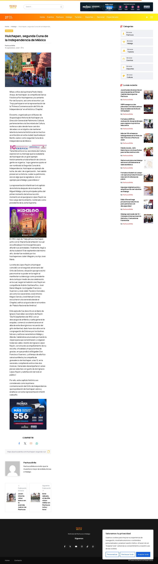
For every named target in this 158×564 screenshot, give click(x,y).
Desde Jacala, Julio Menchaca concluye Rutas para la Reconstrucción (131, 150)
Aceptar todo (143, 554)
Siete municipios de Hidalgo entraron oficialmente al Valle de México (131, 162)
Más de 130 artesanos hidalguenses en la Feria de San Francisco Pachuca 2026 (131, 136)
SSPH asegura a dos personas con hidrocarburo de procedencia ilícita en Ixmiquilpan (131, 107)
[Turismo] (137, 50)
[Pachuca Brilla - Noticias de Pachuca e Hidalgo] (13, 6)
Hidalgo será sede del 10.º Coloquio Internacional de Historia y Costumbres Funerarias (131, 217)
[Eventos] (137, 59)
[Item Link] (148, 94)
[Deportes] (137, 67)
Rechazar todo (127, 554)
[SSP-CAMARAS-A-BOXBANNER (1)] (28, 414)
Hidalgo (14, 26)
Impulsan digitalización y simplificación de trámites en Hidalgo (131, 189)
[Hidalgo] (137, 42)
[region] (127, 544)
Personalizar (112, 554)
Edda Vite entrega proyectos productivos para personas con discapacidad (130, 202)
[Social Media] (65, 546)
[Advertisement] (86, 41)
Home (7, 26)
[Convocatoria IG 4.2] (28, 147)
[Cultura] (137, 76)
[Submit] (61, 7)
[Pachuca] (137, 33)
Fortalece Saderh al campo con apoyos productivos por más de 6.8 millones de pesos (132, 176)
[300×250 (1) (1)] (28, 222)
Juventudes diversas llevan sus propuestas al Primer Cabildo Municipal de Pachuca (131, 93)
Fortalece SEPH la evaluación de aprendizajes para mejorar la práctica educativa (132, 122)
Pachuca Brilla (10, 45)
